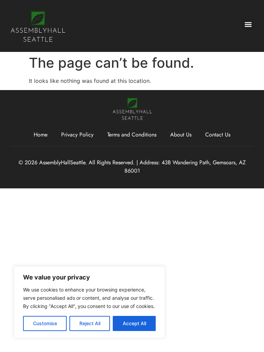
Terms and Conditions (131, 135)
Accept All (134, 323)
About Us (180, 135)
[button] (248, 24)
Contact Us (217, 135)
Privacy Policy (77, 135)
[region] (89, 302)
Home (40, 135)
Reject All (89, 323)
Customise (45, 323)
